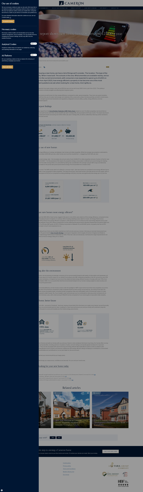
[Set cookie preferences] (3, 489)
